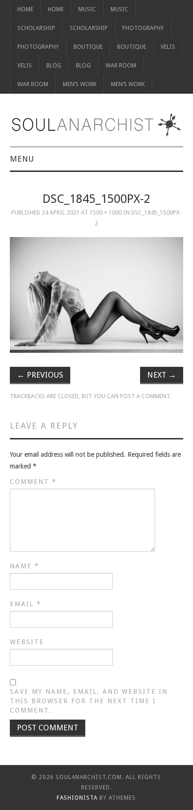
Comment (33, 481)
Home (25, 9)
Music (87, 9)
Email (25, 604)
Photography (143, 27)
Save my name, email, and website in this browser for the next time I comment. (89, 701)
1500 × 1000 (105, 212)
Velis (168, 46)
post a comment (145, 396)
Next (161, 374)
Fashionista (77, 798)
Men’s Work (79, 84)
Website (27, 642)
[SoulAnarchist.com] (97, 124)
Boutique (88, 46)
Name (24, 566)
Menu (22, 158)
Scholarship (36, 27)
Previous (40, 374)
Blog (53, 65)
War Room (120, 65)
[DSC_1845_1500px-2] (97, 295)
